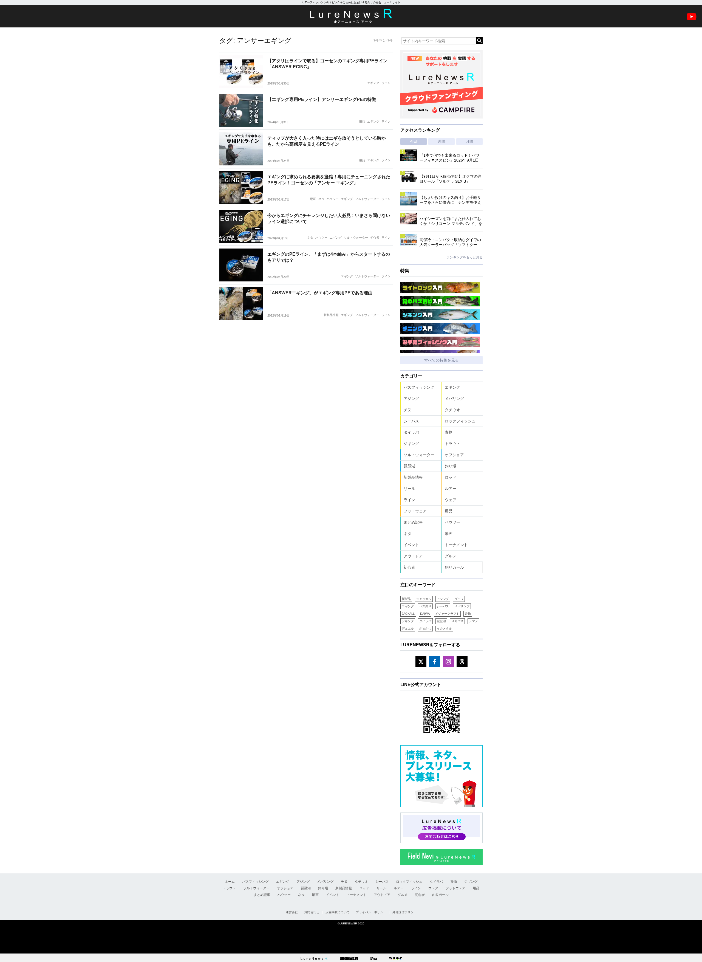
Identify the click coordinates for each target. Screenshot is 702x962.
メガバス (457, 621)
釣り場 (450, 466)
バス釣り (425, 606)
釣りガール (454, 567)
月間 (469, 141)
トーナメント (456, 545)
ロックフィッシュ (460, 421)
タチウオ (452, 410)
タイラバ (411, 432)
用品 (362, 121)
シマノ (473, 621)
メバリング (454, 398)
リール (409, 488)
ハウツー (333, 199)
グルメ (450, 556)
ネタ (321, 199)
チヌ (407, 410)
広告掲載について (337, 912)
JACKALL (408, 613)
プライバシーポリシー (371, 912)
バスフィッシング (419, 387)
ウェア (450, 500)
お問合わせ (311, 912)
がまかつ (425, 628)
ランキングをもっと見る (464, 257)
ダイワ (458, 598)
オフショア (454, 455)
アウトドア (413, 556)
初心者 (374, 237)
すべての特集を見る (441, 360)
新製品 (406, 598)
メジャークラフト (447, 613)
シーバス (411, 421)
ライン (385, 82)
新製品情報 (331, 315)
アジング (411, 398)
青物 (448, 432)
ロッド (450, 477)
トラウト (452, 443)
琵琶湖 (409, 466)
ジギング (411, 443)
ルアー (450, 488)
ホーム (230, 882)
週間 (441, 141)
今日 (413, 141)
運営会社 (292, 912)
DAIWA (425, 613)
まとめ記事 (413, 522)
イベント (411, 545)
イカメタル (444, 628)
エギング (373, 82)
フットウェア (415, 511)
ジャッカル (423, 598)
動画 (313, 199)
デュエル (408, 628)
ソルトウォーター (367, 199)
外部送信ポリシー (404, 912)
